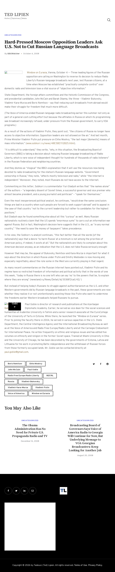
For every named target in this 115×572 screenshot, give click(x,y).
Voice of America (16, 393)
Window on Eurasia (37, 72)
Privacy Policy (95, 565)
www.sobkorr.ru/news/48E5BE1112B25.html (50, 143)
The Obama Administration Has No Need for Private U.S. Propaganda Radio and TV (30, 431)
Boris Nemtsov (15, 363)
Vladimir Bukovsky (31, 381)
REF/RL (49, 375)
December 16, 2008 (30, 441)
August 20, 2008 (85, 455)
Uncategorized (13, 35)
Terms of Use (80, 565)
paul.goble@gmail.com (16, 352)
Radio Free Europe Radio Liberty (23, 375)
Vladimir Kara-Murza (18, 387)
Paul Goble (33, 369)
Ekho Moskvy (35, 363)
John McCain (14, 369)
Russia (11, 381)
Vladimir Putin (42, 387)
